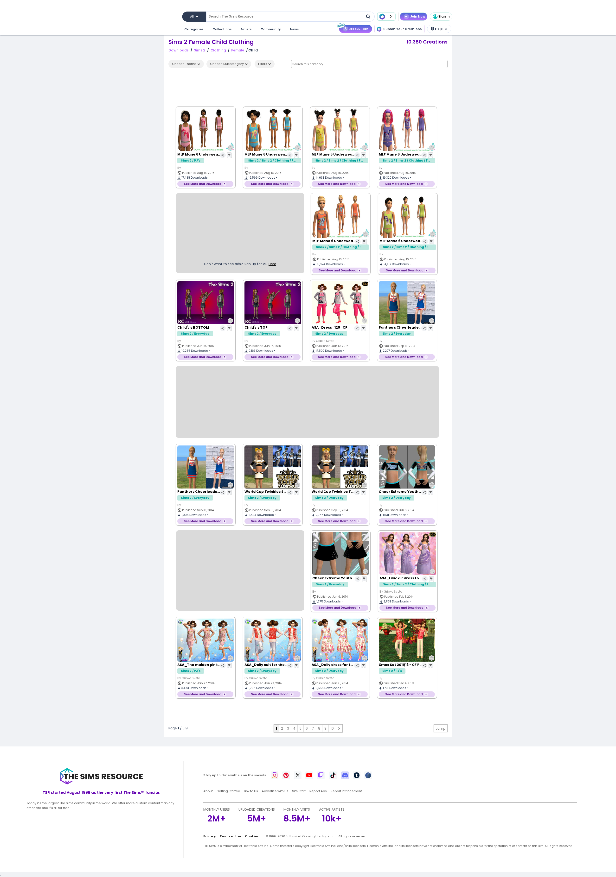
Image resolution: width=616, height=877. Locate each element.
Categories (193, 29)
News (294, 29)
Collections (221, 29)
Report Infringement (346, 791)
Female (237, 50)
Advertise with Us (275, 791)
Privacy (209, 836)
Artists (246, 29)
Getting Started (228, 791)
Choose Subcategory (227, 64)
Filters (262, 64)
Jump (440, 728)
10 (332, 728)
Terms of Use (230, 836)
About (208, 791)
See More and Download (202, 184)
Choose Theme (184, 64)
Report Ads (318, 791)
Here (272, 264)
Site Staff (299, 791)
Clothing (218, 50)
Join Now (417, 16)
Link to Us (251, 791)
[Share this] (223, 155)
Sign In (444, 16)
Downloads (178, 50)
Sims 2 (199, 50)
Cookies (251, 836)
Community (271, 29)
